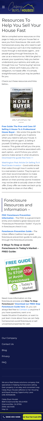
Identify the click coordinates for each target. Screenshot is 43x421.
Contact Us (8, 344)
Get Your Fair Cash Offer (32, 417)
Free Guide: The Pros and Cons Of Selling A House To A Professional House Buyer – (19, 129)
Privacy (6, 356)
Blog (4, 350)
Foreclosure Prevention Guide (17, 231)
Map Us (5, 409)
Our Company (9, 338)
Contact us (24, 309)
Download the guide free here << (17, 158)
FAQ (4, 362)
